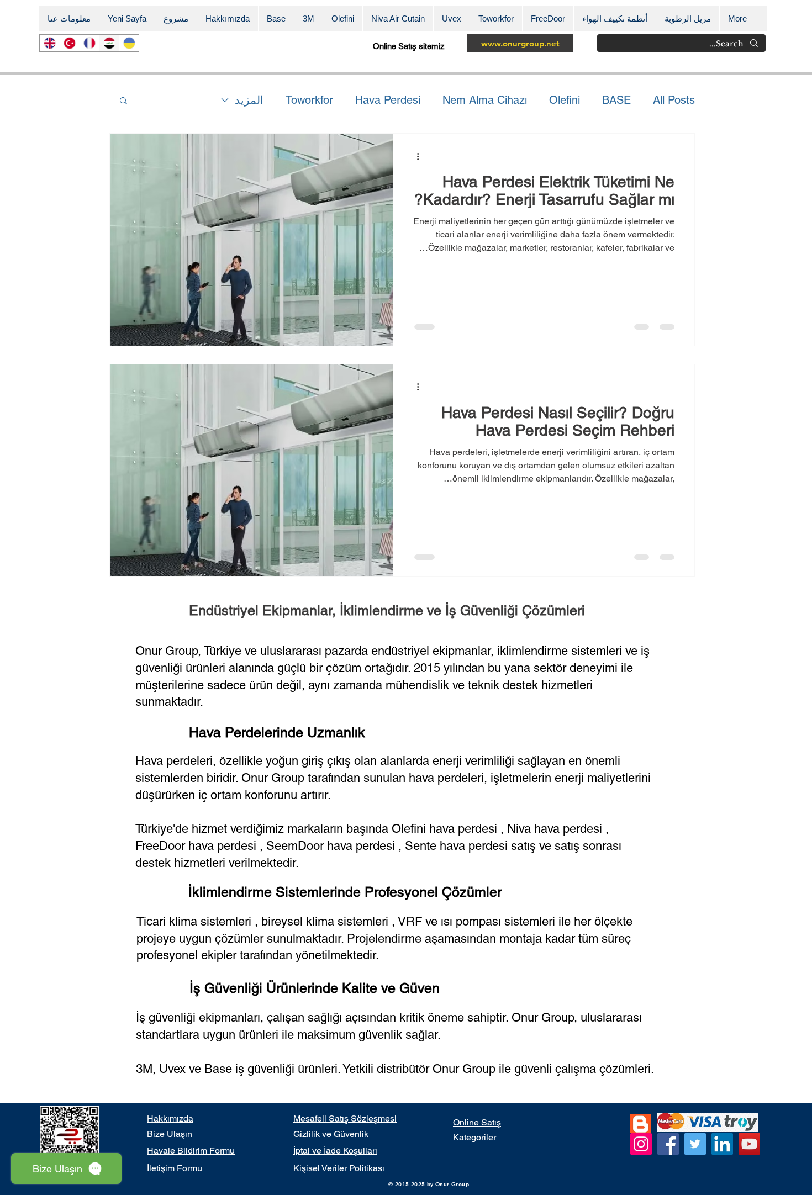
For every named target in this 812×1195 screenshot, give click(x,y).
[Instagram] (641, 1144)
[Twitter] (695, 1144)
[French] (89, 43)
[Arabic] (109, 43)
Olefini (564, 100)
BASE (616, 100)
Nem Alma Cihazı (484, 100)
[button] (123, 101)
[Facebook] (668, 1144)
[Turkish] (69, 43)
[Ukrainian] (129, 43)
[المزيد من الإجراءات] (414, 156)
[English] (49, 43)
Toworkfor (309, 100)
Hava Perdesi (387, 100)
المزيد (249, 100)
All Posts (674, 100)
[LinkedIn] (722, 1144)
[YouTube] (749, 1144)
